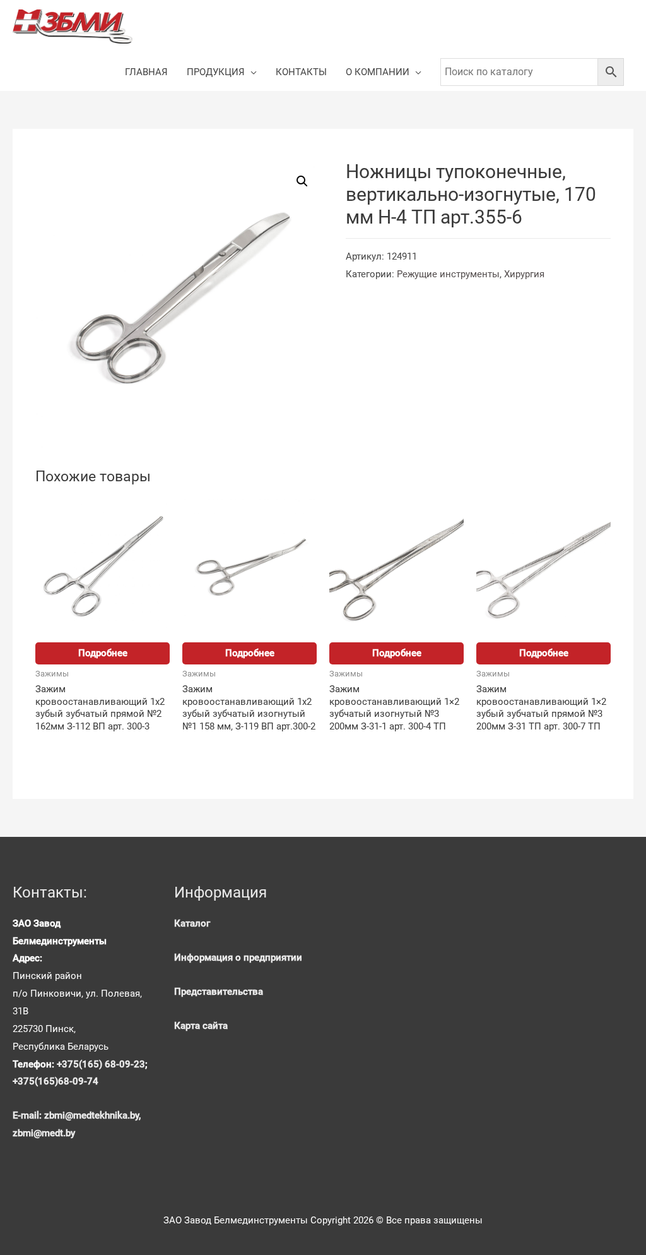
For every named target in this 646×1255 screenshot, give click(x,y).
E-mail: (28, 1115)
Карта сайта (201, 1025)
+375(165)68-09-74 (55, 1081)
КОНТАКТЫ (301, 72)
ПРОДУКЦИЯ (216, 72)
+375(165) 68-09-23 (101, 1064)
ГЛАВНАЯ (146, 72)
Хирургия (524, 274)
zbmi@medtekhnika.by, (92, 1115)
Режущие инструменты (448, 274)
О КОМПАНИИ (377, 72)
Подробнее (102, 653)
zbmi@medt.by (44, 1133)
